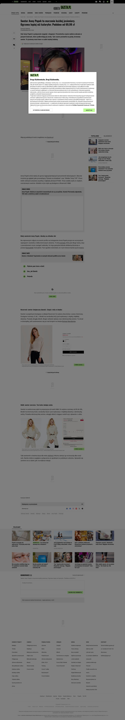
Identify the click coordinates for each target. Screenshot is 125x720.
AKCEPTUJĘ (89, 110)
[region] (62, 93)
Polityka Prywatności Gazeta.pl (80, 105)
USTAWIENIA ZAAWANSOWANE (41, 110)
